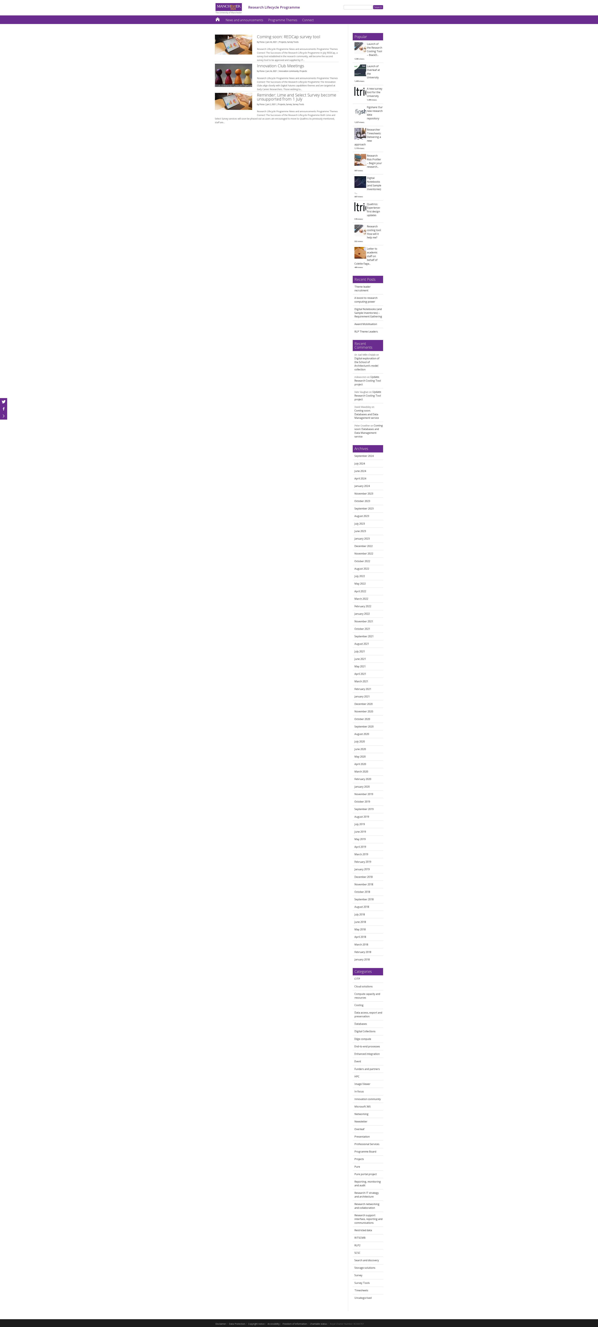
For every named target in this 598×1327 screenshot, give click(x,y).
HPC (356, 1076)
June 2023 (360, 531)
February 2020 (362, 779)
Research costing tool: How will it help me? (374, 232)
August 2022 (361, 568)
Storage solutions (364, 1268)
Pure (357, 1166)
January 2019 (362, 869)
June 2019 (360, 831)
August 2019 (361, 816)
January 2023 (362, 538)
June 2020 (360, 749)
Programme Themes (282, 20)
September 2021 (364, 636)
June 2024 (360, 471)
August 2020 (361, 734)
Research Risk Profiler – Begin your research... (374, 161)
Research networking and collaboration (366, 1206)
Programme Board (365, 1151)
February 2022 (362, 606)
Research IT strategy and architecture (366, 1194)
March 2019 (361, 854)
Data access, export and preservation (368, 1014)
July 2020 (359, 741)
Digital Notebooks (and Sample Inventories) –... (367, 185)
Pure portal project (365, 1174)
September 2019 (364, 809)
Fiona (262, 42)
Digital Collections (364, 1031)
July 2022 (359, 576)
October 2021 (362, 629)
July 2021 (359, 651)
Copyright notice (256, 1323)
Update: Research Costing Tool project (367, 380)
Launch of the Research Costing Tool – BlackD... (374, 49)
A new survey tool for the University (374, 92)
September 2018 (364, 899)
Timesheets (361, 1290)
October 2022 (362, 561)
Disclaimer (220, 1323)
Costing (358, 1005)
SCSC (357, 1253)
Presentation (362, 1136)
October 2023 (362, 501)
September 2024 (364, 456)
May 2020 (360, 756)
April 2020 (360, 764)
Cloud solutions (363, 986)
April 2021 (360, 674)
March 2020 (361, 771)
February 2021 (362, 689)
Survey (289, 104)
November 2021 (363, 621)
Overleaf (359, 1129)
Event (357, 1061)
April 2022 (360, 591)
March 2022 (361, 598)
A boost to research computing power (365, 299)
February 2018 (362, 952)
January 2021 (362, 696)
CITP (357, 978)
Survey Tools (292, 42)
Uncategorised (363, 1298)
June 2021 (360, 659)
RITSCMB (359, 1237)
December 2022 (363, 546)
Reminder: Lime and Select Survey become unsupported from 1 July (296, 97)
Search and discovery (366, 1260)
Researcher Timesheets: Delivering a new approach (367, 137)
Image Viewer (362, 1084)
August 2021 (361, 644)
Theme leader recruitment (362, 288)
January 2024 (362, 486)
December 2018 (363, 877)
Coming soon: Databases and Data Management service (366, 414)
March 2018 (361, 944)
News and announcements (244, 20)
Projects (282, 42)
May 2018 (360, 929)
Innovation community (289, 71)
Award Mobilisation (365, 324)
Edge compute (362, 1039)
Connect (308, 20)
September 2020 (364, 726)
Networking (361, 1114)
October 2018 (362, 892)
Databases (360, 1024)
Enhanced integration (367, 1054)
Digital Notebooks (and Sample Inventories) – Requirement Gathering (368, 312)
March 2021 (361, 681)
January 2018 (362, 959)
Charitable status (318, 1323)
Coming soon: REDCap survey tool (288, 36)
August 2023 (361, 516)
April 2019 (360, 847)
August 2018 (361, 907)
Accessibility (274, 1323)
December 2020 (363, 704)
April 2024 (360, 478)
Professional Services (366, 1144)
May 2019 (360, 839)
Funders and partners (367, 1069)
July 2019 (359, 824)
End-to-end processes (367, 1046)
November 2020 (363, 711)
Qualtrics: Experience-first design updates (374, 209)
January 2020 (362, 786)
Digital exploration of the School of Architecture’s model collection (366, 364)
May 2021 (360, 666)
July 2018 (359, 914)
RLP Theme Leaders (366, 331)
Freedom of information (294, 1323)
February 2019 (362, 861)
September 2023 (364, 508)
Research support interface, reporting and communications (368, 1219)
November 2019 (363, 794)
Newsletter (360, 1121)
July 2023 (359, 523)
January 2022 (362, 613)
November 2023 (363, 493)
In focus (359, 1091)
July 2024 (359, 463)
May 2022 (360, 583)
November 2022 (363, 553)
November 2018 (363, 884)
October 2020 (362, 719)
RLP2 (357, 1245)
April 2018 (360, 937)
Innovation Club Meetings (280, 66)
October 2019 (362, 801)
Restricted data (363, 1230)
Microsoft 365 (362, 1106)
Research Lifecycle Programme (217, 18)
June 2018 (360, 922)
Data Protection (237, 1323)
